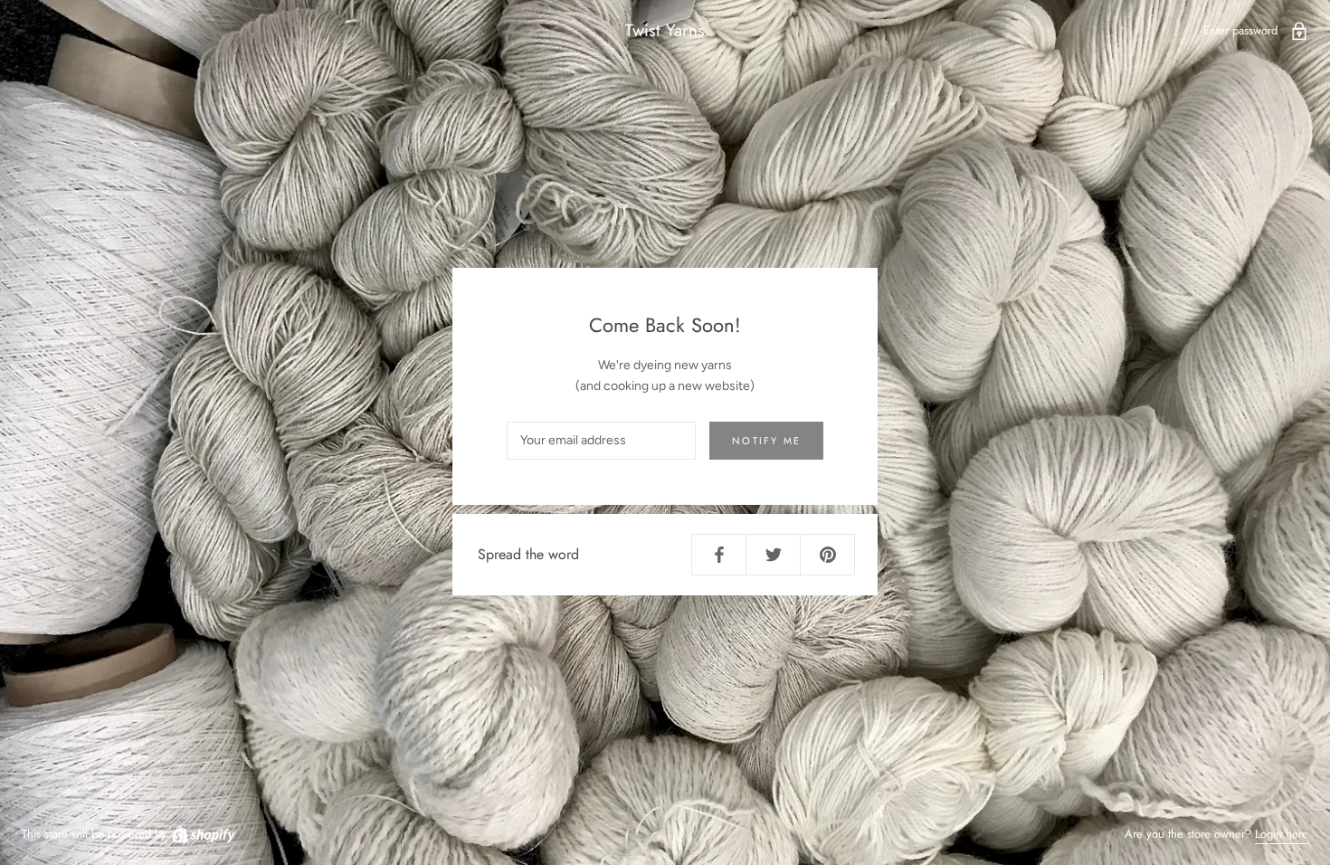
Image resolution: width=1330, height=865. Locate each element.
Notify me (766, 440)
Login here (1281, 833)
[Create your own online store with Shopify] (202, 833)
